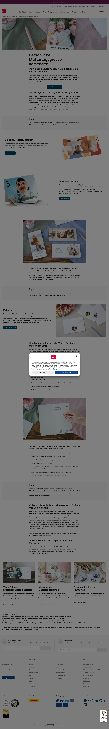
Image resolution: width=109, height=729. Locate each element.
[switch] (103, 721)
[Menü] (106, 711)
